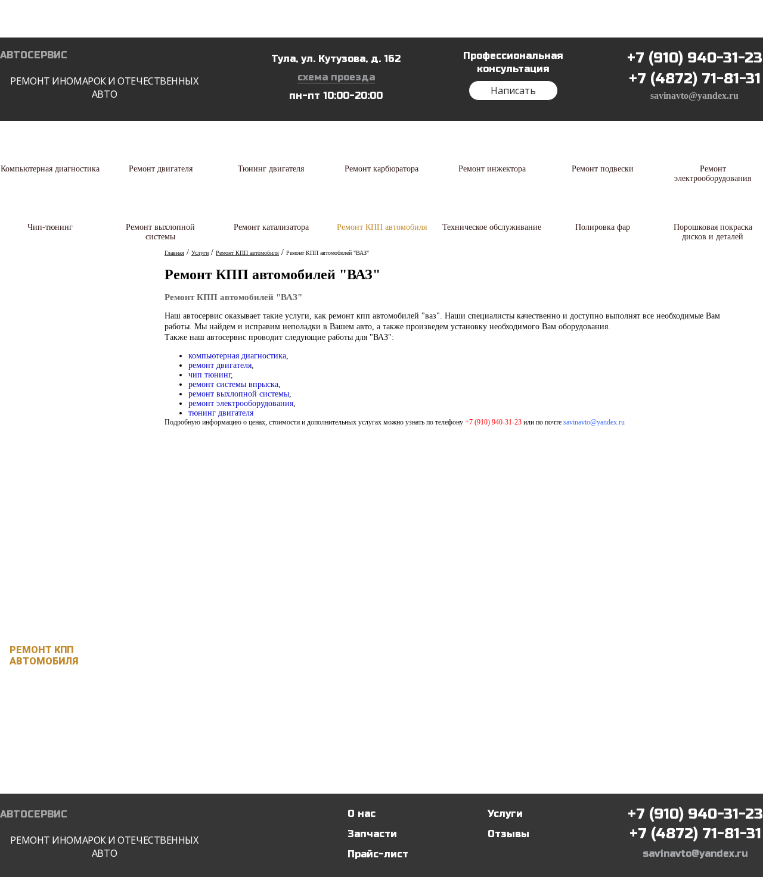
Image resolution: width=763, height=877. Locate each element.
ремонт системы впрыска (233, 384)
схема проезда (336, 77)
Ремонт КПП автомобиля (44, 655)
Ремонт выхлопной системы (63, 578)
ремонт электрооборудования (240, 403)
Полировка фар (52, 732)
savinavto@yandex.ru (694, 95)
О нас (362, 813)
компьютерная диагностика (237, 355)
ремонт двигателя (220, 365)
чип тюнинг (209, 374)
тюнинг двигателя (220, 412)
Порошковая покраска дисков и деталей (71, 771)
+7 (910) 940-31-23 (694, 58)
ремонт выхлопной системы (238, 393)
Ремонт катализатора (70, 616)
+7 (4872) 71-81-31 (695, 79)
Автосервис (99, 75)
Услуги (505, 813)
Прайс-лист (378, 854)
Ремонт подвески (58, 460)
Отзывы (508, 833)
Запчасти (372, 833)
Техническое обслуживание (51, 694)
